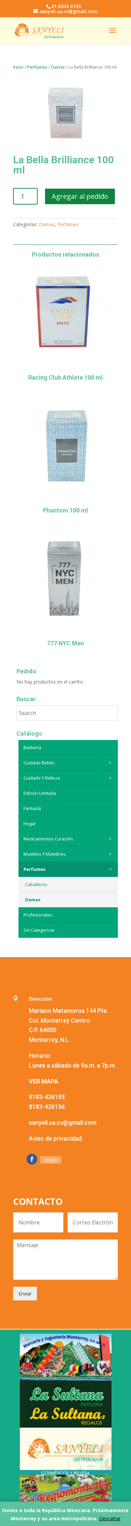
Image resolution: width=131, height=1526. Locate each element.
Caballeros (36, 884)
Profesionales (38, 915)
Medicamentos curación (48, 839)
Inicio (18, 67)
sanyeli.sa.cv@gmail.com (62, 1122)
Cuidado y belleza (42, 778)
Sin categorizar (39, 930)
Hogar (30, 823)
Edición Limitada (40, 793)
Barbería (32, 747)
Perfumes (37, 67)
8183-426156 (47, 1106)
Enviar (25, 1293)
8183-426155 (47, 1096)
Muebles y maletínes (45, 854)
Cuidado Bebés (39, 763)
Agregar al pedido (80, 196)
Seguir (50, 1160)
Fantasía (32, 808)
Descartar (110, 1518)
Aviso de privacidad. (56, 1138)
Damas (58, 67)
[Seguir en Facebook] (32, 1159)
